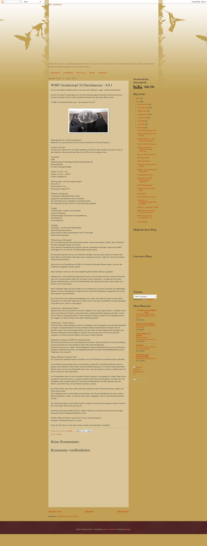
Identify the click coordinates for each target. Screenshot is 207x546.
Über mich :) (81, 73)
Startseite (89, 511)
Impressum (102, 73)
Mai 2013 (141, 128)
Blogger (127, 529)
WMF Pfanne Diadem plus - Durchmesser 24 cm (146, 211)
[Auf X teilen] (86, 431)
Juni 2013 (141, 124)
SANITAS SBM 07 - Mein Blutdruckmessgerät (146, 140)
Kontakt (92, 73)
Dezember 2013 (143, 104)
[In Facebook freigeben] (88, 431)
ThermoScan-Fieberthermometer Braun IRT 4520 (147, 202)
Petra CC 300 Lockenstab (146, 154)
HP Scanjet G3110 (143, 161)
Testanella (139, 345)
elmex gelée (141, 194)
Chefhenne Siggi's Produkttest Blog (143, 356)
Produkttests (68, 73)
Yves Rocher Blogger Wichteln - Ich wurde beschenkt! (146, 348)
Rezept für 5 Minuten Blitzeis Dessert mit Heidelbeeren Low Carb (146, 316)
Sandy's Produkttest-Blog (145, 324)
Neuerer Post (54, 511)
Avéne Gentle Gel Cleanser (146, 144)
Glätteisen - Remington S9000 (147, 207)
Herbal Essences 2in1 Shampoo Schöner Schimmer (144, 149)
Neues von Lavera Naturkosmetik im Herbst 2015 (146, 338)
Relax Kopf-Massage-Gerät (146, 130)
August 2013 (142, 118)
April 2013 (141, 222)
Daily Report (55, 73)
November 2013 (143, 108)
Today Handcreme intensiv (146, 197)
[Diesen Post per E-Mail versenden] (81, 431)
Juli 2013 (141, 121)
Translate (150, 299)
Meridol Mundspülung (144, 185)
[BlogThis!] (84, 431)
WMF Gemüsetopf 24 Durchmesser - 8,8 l (145, 216)
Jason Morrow (111, 529)
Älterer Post (123, 511)
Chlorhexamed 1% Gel (145, 175)
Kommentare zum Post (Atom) (67, 516)
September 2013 (144, 114)
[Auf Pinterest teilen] (90, 431)
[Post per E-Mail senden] (77, 431)
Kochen (59, 434)
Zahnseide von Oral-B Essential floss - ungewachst (144, 180)
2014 (138, 98)
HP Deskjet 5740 (143, 158)
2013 (138, 102)
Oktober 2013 (143, 111)
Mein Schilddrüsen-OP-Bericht (146, 358)
